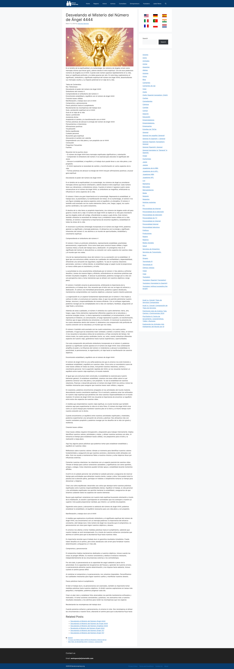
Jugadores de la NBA (150, 168)
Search (145, 38)
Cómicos (146, 104)
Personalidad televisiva (151, 227)
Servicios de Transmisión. (152, 252)
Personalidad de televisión (152, 215)
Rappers (96, 3)
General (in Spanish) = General (154, 139)
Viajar (145, 271)
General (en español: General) (154, 135)
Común (145, 111)
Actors (105, 3)
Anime (145, 64)
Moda (145, 193)
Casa (144, 89)
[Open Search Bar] (165, 3)
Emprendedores (148, 120)
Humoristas (147, 159)
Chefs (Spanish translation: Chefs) (155, 95)
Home (88, 3)
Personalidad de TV (150, 218)
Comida (145, 107)
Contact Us (159, 666)
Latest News (157, 3)
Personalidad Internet (150, 224)
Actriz (145, 58)
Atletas (145, 70)
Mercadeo (146, 187)
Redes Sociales (148, 243)
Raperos (146, 240)
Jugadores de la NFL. (150, 171)
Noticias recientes (149, 202)
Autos (145, 76)
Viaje (144, 274)
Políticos (146, 230)
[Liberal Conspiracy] (72, 3)
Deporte (146, 114)
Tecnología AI (147, 261)
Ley (144, 181)
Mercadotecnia (148, 190)
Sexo (144, 255)
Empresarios (147, 126)
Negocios (146, 199)
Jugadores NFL (148, 177)
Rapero (145, 237)
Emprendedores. (149, 123)
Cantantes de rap (149, 86)
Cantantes (146, 83)
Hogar (145, 156)
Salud (145, 246)
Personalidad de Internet (152, 209)
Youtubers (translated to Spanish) (155, 283)
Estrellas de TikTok (149, 129)
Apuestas (146, 67)
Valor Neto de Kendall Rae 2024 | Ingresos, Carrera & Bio (85, 641)
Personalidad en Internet (152, 221)
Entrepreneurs (134, 3)
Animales (146, 61)
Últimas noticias (148, 268)
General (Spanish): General (152, 147)
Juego (145, 162)
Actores (145, 55)
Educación (146, 117)
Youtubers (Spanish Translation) (154, 280)
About (166, 666)
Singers (145, 258)
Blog (144, 79)
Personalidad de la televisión (153, 212)
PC (144, 205)
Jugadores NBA (148, 174)
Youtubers (146, 3)
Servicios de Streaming (151, 249)
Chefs (145, 92)
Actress (112, 3)
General (70, 637)
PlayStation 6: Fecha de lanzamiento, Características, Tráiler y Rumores (153, 319)
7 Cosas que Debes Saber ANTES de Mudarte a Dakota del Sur (87, 639)
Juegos (145, 165)
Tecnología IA (147, 264)
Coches (145, 98)
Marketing (146, 184)
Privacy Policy (132, 666)
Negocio (146, 196)
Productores (147, 233)
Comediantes (147, 101)
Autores (145, 73)
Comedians (122, 3)
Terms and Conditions (146, 666)
